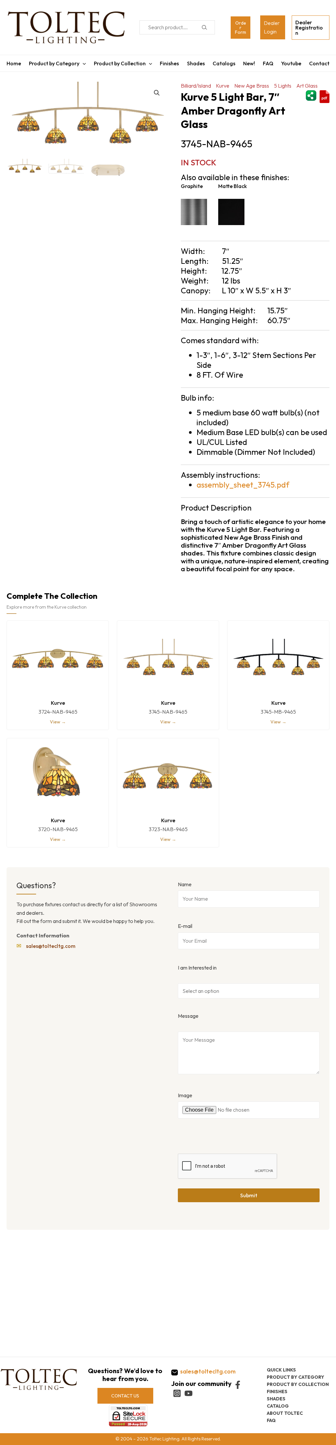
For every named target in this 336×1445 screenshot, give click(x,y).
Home (14, 63)
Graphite (192, 186)
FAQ (268, 63)
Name (185, 884)
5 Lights (282, 85)
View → (58, 722)
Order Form (240, 27)
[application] (82, 63)
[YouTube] (188, 1393)
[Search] (204, 27)
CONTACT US (125, 1396)
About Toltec (285, 1413)
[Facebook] (238, 1385)
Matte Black (232, 186)
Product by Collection (120, 63)
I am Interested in (197, 967)
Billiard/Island (196, 85)
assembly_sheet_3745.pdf (243, 485)
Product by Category (54, 63)
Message (188, 1016)
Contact (319, 63)
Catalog (278, 1406)
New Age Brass (251, 85)
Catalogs (224, 63)
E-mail (185, 926)
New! (249, 63)
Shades (196, 63)
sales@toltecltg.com (50, 946)
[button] (157, 93)
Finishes (169, 63)
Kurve (222, 85)
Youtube (291, 63)
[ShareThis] (311, 95)
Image (185, 1095)
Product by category (295, 1377)
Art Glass (307, 85)
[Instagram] (177, 1393)
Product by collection (298, 1384)
